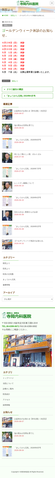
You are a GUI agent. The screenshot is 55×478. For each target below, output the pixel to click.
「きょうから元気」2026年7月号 (27, 169)
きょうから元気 (9, 279)
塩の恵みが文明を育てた (24, 125)
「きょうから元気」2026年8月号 (27, 140)
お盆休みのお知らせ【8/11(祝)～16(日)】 (30, 111)
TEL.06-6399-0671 (10, 326)
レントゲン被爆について (24, 183)
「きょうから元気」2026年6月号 (27, 197)
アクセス (6, 400)
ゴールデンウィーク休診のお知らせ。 (29, 241)
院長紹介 (6, 394)
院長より (6, 269)
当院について (8, 383)
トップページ (8, 378)
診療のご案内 (8, 389)
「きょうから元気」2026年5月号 (27, 226)
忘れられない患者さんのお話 (26, 212)
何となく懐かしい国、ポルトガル (27, 154)
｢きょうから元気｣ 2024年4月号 (21, 96)
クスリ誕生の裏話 (15, 89)
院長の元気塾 (8, 274)
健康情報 (6, 285)
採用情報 (6, 405)
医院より (7, 25)
